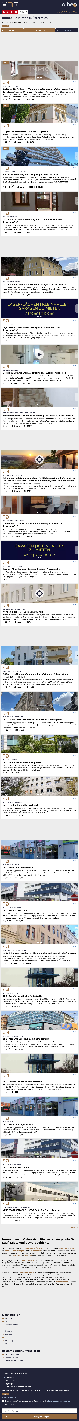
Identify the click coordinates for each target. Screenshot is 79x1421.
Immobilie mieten (27, 1272)
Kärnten (8, 1321)
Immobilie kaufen (27, 1260)
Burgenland (9, 1318)
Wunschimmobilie (63, 1282)
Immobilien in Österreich (34, 1248)
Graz (19, 1255)
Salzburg (8, 1331)
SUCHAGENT (12, 30)
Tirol (6, 1337)
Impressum (10, 1381)
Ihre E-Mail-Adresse (8, 1407)
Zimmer (8, 1251)
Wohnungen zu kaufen (14, 1358)
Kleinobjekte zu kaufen (14, 1354)
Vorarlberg (9, 1341)
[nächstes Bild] (76, 70)
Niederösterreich (11, 1325)
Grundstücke (35, 1251)
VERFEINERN (67, 30)
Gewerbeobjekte (18, 1251)
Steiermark (9, 1334)
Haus (72, 1248)
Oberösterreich (11, 1328)
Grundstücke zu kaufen (14, 1361)
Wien (7, 1344)
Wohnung (63, 1248)
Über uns (10, 1378)
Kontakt (9, 1384)
